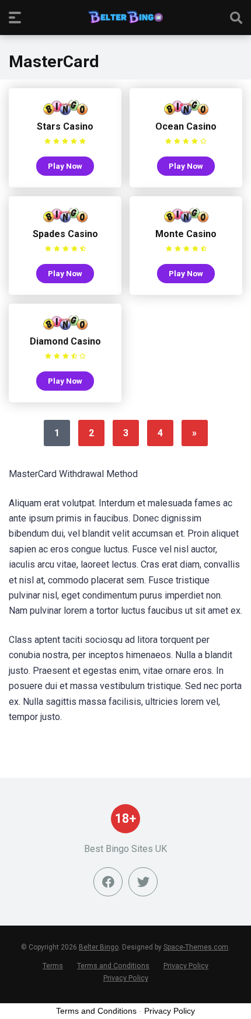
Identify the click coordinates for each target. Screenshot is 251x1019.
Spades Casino (65, 233)
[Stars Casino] (65, 111)
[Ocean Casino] (186, 111)
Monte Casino (186, 233)
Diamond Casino (65, 341)
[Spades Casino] (65, 219)
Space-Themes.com (195, 947)
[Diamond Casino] (65, 326)
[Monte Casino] (186, 219)
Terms (53, 965)
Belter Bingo (98, 947)
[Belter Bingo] (125, 17)
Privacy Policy (185, 965)
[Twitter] (143, 881)
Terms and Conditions (113, 965)
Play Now (65, 166)
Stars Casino (65, 126)
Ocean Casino (186, 126)
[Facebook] (108, 881)
